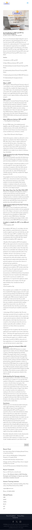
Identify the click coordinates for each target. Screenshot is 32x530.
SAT (4, 506)
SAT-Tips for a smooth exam (14, 472)
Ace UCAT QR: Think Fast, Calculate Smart (13, 459)
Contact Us (15, 517)
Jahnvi (6, 35)
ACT (4, 508)
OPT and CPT (18, 35)
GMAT (4, 499)
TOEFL (5, 501)
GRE (4, 497)
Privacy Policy (20, 515)
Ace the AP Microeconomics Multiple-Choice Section (15, 465)
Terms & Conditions (10, 515)
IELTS (4, 504)
